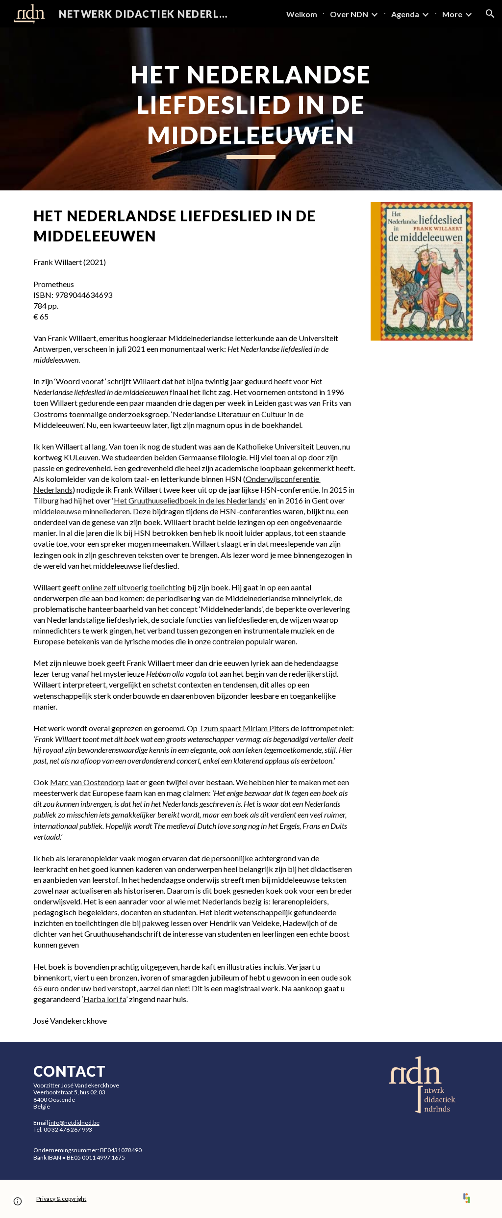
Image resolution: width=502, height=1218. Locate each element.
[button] (490, 14)
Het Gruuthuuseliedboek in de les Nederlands (190, 500)
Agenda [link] (405, 14)
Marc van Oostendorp (87, 782)
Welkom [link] (301, 14)
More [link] (452, 14)
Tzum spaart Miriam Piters (244, 728)
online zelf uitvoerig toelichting (134, 587)
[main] (251, 109)
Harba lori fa (104, 999)
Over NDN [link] (349, 14)
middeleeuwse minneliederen (81, 511)
